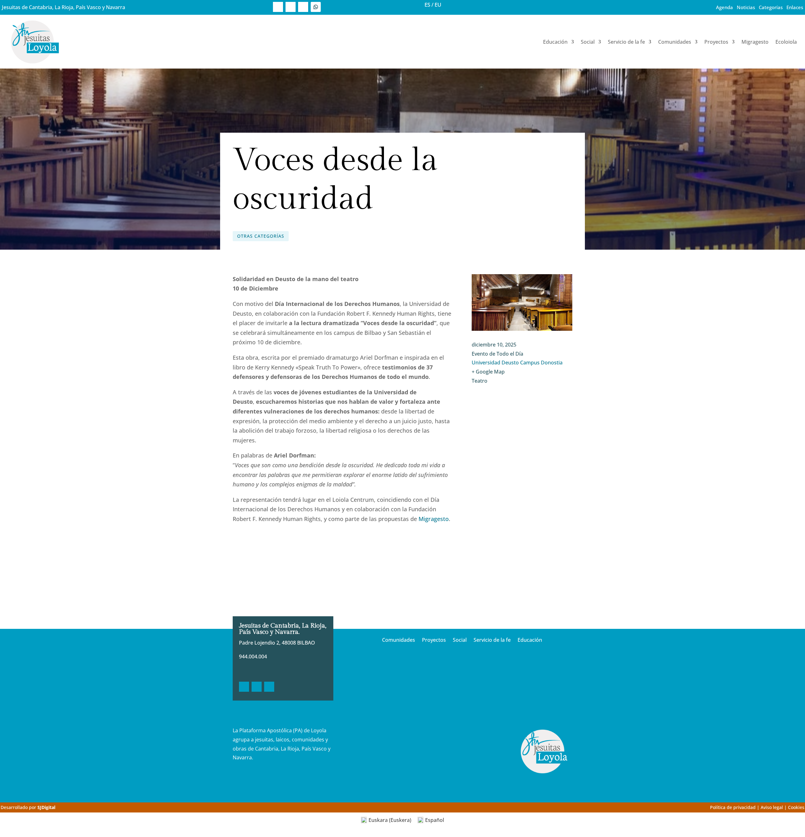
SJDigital (46, 807)
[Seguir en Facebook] (278, 7)
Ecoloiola (786, 41)
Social (588, 41)
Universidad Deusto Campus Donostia (517, 362)
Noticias (746, 7)
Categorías (771, 7)
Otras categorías (260, 236)
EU (438, 4)
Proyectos (716, 41)
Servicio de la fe (626, 41)
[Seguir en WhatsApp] (316, 7)
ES (427, 4)
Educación (555, 41)
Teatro (479, 380)
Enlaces (794, 7)
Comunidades (674, 41)
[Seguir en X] (291, 7)
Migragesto (755, 41)
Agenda (724, 7)
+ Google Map (488, 371)
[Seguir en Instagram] (303, 7)
